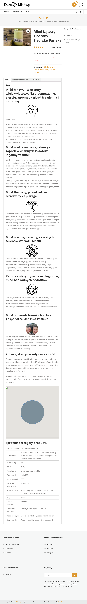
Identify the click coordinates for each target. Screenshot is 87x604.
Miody (47, 70)
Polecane (69, 36)
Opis (6, 80)
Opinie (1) (35, 80)
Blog (23, 12)
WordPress (61, 602)
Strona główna (23, 22)
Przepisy (16, 12)
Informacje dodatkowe (20, 80)
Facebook (50, 544)
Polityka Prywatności (12, 544)
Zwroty (8, 553)
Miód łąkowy (46, 67)
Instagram (50, 553)
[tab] (7, 79)
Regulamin (9, 549)
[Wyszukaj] (74, 575)
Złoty (40, 22)
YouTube (50, 549)
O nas (28, 12)
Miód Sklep (7, 12)
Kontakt (8, 574)
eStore (40, 602)
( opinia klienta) (55, 47)
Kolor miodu (33, 22)
